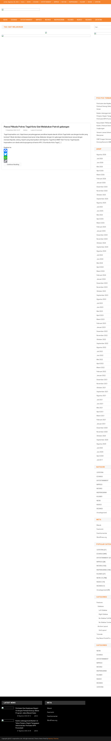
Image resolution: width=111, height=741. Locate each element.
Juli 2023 (100, 303)
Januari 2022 (101, 375)
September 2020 (102, 440)
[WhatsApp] (46, 157)
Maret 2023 (100, 319)
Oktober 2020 (101, 436)
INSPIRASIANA (73, 2)
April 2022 (100, 363)
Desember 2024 (102, 235)
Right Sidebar (103, 614)
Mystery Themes (53, 738)
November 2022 (102, 335)
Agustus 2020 (101, 444)
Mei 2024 (100, 263)
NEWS (29, 2)
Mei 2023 (100, 311)
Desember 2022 (102, 331)
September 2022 (102, 343)
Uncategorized (102, 512)
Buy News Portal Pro (103, 638)
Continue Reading (13, 164)
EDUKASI (35, 2)
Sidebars (101, 606)
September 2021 (102, 391)
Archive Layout (103, 626)
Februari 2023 (101, 323)
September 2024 (102, 247)
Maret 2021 (100, 416)
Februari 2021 (101, 420)
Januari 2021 (101, 424)
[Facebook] (46, 150)
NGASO (90, 2)
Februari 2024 (101, 275)
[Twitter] (46, 154)
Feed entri (100, 529)
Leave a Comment (36, 130)
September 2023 (102, 295)
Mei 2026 (100, 167)
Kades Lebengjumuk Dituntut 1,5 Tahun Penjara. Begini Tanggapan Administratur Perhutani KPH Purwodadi (27, 724)
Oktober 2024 (101, 243)
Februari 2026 (101, 179)
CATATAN (97, 2)
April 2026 (100, 171)
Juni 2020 (100, 452)
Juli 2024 (100, 255)
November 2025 (102, 191)
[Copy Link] (46, 161)
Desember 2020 (102, 428)
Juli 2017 (100, 460)
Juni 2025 (100, 211)
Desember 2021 (102, 379)
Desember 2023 (102, 283)
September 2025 (102, 199)
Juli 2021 (100, 400)
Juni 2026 (100, 162)
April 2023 (100, 315)
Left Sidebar (103, 610)
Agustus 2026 (101, 154)
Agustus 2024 (101, 251)
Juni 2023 (100, 307)
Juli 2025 (100, 207)
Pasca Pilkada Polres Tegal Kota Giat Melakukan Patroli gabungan (36, 126)
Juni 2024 (100, 259)
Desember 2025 (102, 187)
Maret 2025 (100, 223)
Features (100, 602)
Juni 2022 (100, 355)
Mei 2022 (100, 359)
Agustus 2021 (101, 395)
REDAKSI (89, 20)
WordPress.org (102, 537)
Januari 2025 (101, 231)
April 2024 (100, 267)
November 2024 (102, 239)
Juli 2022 (100, 351)
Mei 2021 (100, 408)
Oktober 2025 (101, 195)
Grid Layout (102, 630)
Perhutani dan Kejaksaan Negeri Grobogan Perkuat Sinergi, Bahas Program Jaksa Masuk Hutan (27, 710)
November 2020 (102, 432)
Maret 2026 (100, 175)
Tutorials (100, 634)
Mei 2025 (100, 215)
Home (22, 2)
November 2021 (102, 383)
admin (25, 130)
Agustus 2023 (101, 299)
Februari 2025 (101, 227)
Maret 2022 (100, 367)
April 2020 (100, 456)
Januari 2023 (101, 327)
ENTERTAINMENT (46, 2)
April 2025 (100, 219)
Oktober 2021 (101, 387)
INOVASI (63, 2)
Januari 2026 (101, 183)
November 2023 (102, 287)
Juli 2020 (100, 448)
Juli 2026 (100, 158)
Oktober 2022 (101, 339)
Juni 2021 (100, 404)
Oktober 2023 (101, 291)
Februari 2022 (101, 371)
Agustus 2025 (101, 203)
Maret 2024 (100, 271)
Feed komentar (102, 533)
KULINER (82, 2)
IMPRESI (56, 2)
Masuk (99, 525)
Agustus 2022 (101, 347)
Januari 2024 (101, 279)
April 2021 (100, 412)
